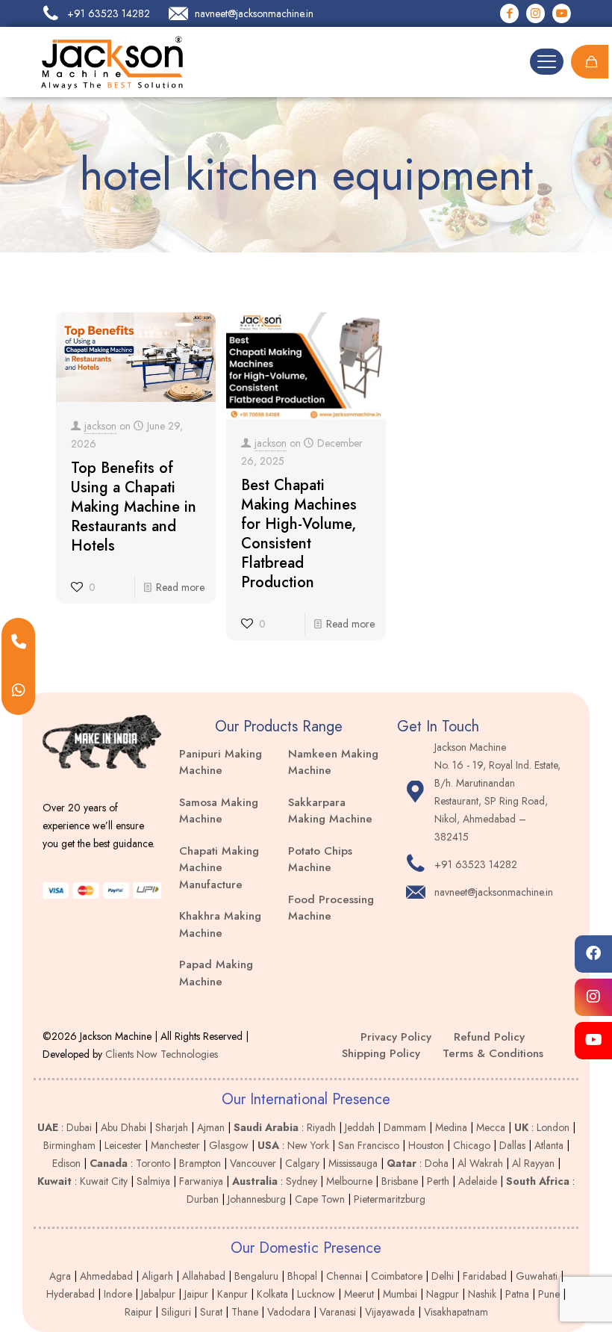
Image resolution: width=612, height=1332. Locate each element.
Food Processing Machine (331, 908)
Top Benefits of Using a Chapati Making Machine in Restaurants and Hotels (133, 507)
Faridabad (485, 1276)
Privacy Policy (395, 1037)
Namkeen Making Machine (333, 762)
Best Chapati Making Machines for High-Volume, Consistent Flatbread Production (299, 533)
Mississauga (353, 1163)
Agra (60, 1276)
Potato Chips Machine (320, 859)
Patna (517, 1293)
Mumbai (400, 1293)
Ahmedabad (106, 1276)
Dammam (405, 1127)
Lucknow (316, 1293)
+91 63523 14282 (475, 864)
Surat (211, 1311)
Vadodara (288, 1311)
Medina (451, 1127)
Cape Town (320, 1199)
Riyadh (321, 1127)
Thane (244, 1311)
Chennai (344, 1276)
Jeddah (360, 1127)
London (553, 1127)
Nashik (482, 1293)
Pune (549, 1293)
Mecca (490, 1127)
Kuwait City (104, 1181)
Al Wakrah (480, 1163)
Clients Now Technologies (161, 1054)
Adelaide (477, 1181)
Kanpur (232, 1293)
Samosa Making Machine (218, 811)
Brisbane (399, 1181)
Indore (118, 1293)
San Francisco (368, 1145)
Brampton (200, 1163)
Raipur (138, 1311)
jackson (100, 425)
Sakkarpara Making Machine (330, 811)
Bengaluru (256, 1276)
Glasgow (229, 1145)
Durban (203, 1199)
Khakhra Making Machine (220, 924)
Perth (438, 1181)
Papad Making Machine (216, 973)
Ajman (211, 1127)
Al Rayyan (533, 1163)
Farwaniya (201, 1181)
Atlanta (548, 1145)
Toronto (153, 1163)
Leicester (123, 1145)
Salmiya (153, 1181)
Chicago (471, 1145)
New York (308, 1145)
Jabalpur (158, 1293)
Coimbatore (396, 1276)
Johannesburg (257, 1199)
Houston (426, 1145)
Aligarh (157, 1276)
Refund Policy (489, 1037)
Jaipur (196, 1293)
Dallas (512, 1145)
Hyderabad (70, 1293)
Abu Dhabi (123, 1127)
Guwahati (537, 1276)
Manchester (175, 1145)
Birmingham (69, 1145)
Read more (180, 587)
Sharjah (171, 1127)
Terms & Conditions (493, 1053)
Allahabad (203, 1276)
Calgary (302, 1163)
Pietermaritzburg (389, 1199)
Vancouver (253, 1163)
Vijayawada (390, 1311)
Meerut (359, 1293)
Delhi (442, 1276)
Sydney (301, 1181)
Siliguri (176, 1311)
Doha (437, 1163)
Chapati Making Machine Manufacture (219, 868)
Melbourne (349, 1181)
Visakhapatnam (456, 1311)
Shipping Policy (381, 1053)
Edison (66, 1163)
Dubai (79, 1127)
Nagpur (442, 1293)
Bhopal (302, 1276)
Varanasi (337, 1311)
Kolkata (272, 1293)
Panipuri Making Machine (220, 762)
